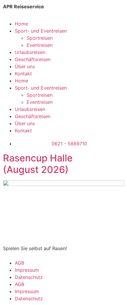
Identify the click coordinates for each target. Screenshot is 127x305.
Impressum (27, 270)
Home (21, 24)
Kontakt (23, 74)
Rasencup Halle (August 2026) (38, 163)
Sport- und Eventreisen (41, 31)
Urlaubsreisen (30, 52)
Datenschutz (29, 277)
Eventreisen (40, 45)
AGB (19, 263)
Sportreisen (40, 38)
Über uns (25, 66)
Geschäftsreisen (33, 59)
